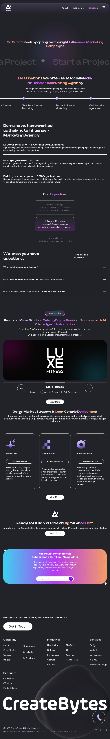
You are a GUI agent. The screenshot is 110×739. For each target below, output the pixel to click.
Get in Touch (18, 626)
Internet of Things (98, 664)
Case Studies (9, 650)
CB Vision (7, 683)
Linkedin (29, 652)
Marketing (94, 650)
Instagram (30, 646)
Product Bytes (10, 688)
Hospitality (52, 645)
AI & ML (93, 660)
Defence (51, 650)
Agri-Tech (70, 655)
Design (93, 645)
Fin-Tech (70, 645)
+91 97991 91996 (49, 731)
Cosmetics (52, 660)
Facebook (30, 658)
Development (96, 655)
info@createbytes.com (67, 731)
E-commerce (53, 655)
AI (67, 650)
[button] (55, 267)
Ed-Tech (51, 664)
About (6, 645)
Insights (7, 660)
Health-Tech (72, 660)
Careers (7, 655)
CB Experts (8, 678)
